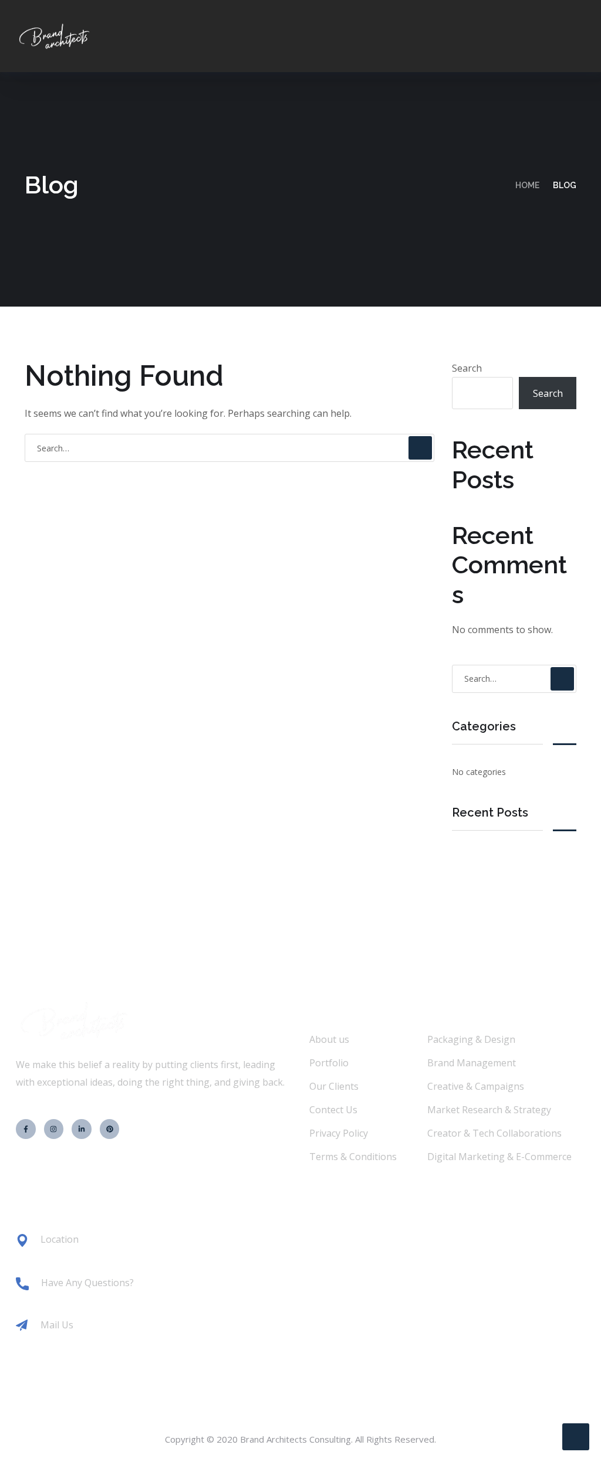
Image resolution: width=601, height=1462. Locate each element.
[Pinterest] (110, 1129)
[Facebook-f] (26, 1129)
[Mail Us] (22, 1325)
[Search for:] (229, 447)
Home (527, 185)
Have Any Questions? (87, 1282)
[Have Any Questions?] (22, 1283)
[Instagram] (54, 1129)
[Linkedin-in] (82, 1129)
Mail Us (56, 1324)
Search (467, 368)
